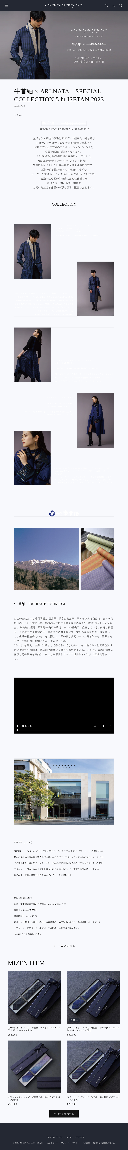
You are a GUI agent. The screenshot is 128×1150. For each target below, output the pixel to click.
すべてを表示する (64, 1114)
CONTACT (80, 1137)
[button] (6, 5)
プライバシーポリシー (70, 1143)
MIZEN (23, 1143)
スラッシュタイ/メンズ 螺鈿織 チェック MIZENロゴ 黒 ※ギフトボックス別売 (34, 1029)
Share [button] (20, 115)
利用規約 (86, 1143)
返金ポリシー (52, 1143)
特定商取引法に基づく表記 (104, 1143)
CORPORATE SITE (55, 1137)
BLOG (69, 1137)
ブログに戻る (66, 945)
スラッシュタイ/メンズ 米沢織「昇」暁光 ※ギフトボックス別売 (34, 1098)
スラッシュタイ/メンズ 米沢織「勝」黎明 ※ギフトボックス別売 (93, 1098)
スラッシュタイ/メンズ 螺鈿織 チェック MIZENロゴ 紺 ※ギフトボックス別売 (93, 1029)
